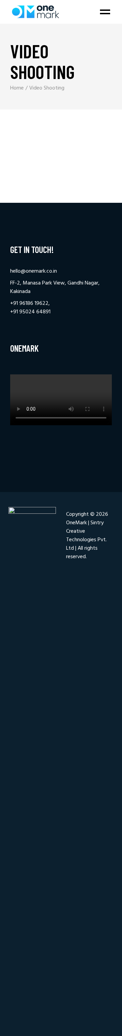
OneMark (76, 523)
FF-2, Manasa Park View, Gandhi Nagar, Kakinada (55, 287)
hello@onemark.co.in (33, 271)
